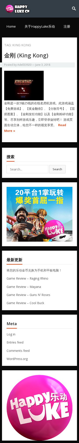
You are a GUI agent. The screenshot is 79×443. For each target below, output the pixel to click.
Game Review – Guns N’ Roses (28, 295)
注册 (67, 26)
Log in (11, 334)
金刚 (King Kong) (26, 55)
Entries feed (15, 342)
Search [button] (57, 169)
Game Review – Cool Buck (25, 303)
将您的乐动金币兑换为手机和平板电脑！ (34, 270)
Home (11, 26)
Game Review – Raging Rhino (27, 278)
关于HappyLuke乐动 (40, 26)
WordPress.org (17, 359)
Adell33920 (24, 65)
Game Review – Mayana (24, 287)
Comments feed (18, 351)
